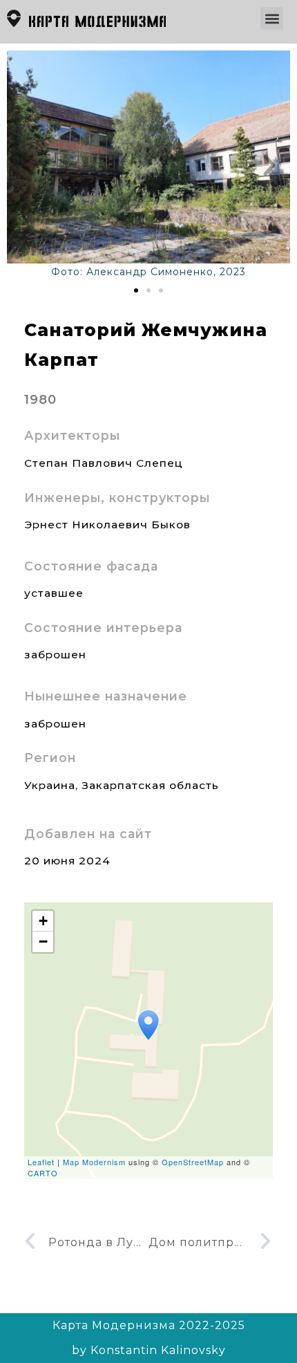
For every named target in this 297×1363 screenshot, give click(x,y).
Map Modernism (94, 1161)
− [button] (43, 941)
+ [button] (43, 920)
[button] (271, 18)
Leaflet (41, 1161)
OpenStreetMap (193, 1161)
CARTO (43, 1172)
